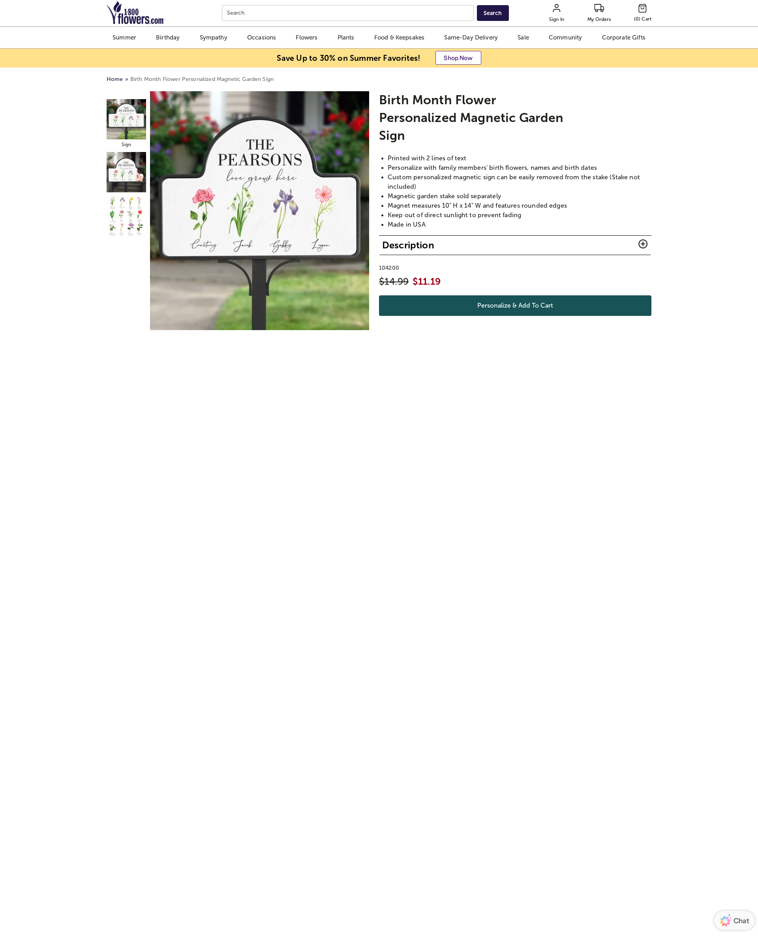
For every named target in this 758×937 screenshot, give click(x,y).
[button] (124, 37)
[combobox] (349, 13)
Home (115, 79)
